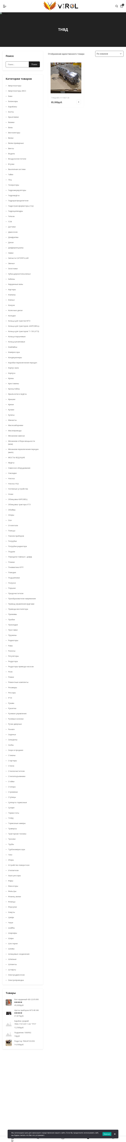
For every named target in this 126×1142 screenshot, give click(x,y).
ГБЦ (10, 179)
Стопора (12, 786)
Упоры (11, 860)
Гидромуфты (14, 195)
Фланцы (11, 901)
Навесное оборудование (19, 468)
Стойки (11, 781)
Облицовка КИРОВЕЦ (17, 499)
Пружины (12, 635)
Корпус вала (13, 368)
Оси (10, 520)
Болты (11, 112)
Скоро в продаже (15, 750)
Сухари (11, 807)
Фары (10, 880)
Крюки (11, 404)
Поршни (12, 588)
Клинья (11, 300)
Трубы (11, 844)
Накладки (12, 473)
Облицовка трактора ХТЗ (19, 504)
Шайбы (11, 928)
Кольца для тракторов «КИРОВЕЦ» (23, 326)
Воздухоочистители (17, 158)
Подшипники (14, 577)
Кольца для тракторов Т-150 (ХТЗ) (23, 331)
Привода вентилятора (18, 609)
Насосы (11, 478)
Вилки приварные (16, 143)
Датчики (12, 226)
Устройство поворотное (19, 865)
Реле (10, 671)
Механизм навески (16, 435)
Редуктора (13, 661)
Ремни (11, 677)
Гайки (10, 174)
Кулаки (11, 409)
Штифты (12, 969)
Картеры (12, 289)
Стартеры (12, 760)
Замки (10, 253)
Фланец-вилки (14, 896)
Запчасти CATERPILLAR (18, 258)
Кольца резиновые (16, 341)
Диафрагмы (13, 237)
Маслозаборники (15, 425)
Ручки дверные (15, 724)
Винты (11, 148)
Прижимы (12, 614)
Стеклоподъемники (16, 776)
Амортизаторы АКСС (17, 91)
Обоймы (12, 509)
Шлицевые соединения (18, 954)
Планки (11, 562)
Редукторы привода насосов (21, 666)
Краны (11, 378)
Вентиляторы (14, 132)
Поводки (12, 572)
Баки (10, 96)
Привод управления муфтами (21, 604)
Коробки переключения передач (22, 362)
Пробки (11, 619)
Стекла (11, 765)
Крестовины (13, 383)
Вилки (10, 138)
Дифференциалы (16, 247)
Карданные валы (15, 284)
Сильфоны (12, 739)
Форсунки (12, 907)
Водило (11, 153)
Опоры (11, 515)
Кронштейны (14, 388)
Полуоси (12, 583)
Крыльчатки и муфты (17, 394)
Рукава (11, 703)
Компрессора (14, 352)
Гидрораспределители (18, 200)
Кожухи (11, 305)
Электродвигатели (16, 975)
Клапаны (12, 294)
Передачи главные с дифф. (20, 556)
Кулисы (11, 415)
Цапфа (11, 917)
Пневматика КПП (16, 567)
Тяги (10, 854)
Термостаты (13, 813)
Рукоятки (12, 708)
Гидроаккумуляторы (17, 190)
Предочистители (15, 593)
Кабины (11, 279)
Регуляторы (13, 656)
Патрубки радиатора (17, 546)
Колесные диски (15, 310)
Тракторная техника (17, 833)
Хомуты (11, 912)
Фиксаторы (13, 886)
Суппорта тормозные (17, 802)
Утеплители (13, 870)
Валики (11, 122)
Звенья (11, 263)
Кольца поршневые (17, 336)
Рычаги (11, 729)
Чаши (10, 922)
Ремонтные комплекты (18, 682)
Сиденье (12, 734)
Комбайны (12, 347)
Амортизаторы (14, 85)
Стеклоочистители (16, 771)
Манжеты (12, 420)
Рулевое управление (17, 713)
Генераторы (13, 185)
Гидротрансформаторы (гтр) (21, 206)
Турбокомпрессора (16, 849)
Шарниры (12, 933)
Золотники (13, 268)
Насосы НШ (13, 483)
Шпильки (12, 959)
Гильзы (11, 216)
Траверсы (12, 828)
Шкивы (11, 948)
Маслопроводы (15, 430)
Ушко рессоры (14, 875)
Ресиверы (12, 687)
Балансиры (13, 101)
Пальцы (11, 530)
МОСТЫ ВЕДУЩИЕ (16, 457)
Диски (11, 242)
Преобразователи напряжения (22, 598)
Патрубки (12, 541)
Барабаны (12, 106)
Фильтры (12, 891)
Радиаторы (13, 640)
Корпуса (11, 373)
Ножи (10, 494)
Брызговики (13, 117)
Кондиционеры (15, 357)
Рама (10, 645)
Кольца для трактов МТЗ (19, 321)
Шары (11, 938)
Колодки (12, 315)
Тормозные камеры (17, 823)
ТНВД (11, 818)
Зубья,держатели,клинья (19, 274)
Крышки (11, 399)
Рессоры (12, 692)
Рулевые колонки (16, 719)
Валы (10, 127)
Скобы (11, 745)
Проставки (13, 630)
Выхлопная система (16, 169)
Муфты (11, 462)
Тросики (12, 839)
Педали (11, 551)
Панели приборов (16, 536)
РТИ (10, 698)
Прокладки (13, 624)
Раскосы (11, 651)
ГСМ (10, 221)
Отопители (13, 525)
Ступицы (12, 797)
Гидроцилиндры (15, 211)
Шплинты (12, 964)
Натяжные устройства (18, 489)
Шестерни (13, 943)
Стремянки (13, 792)
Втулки (11, 164)
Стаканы (12, 755)
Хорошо (107, 1134)
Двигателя (12, 232)
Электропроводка (16, 980)
